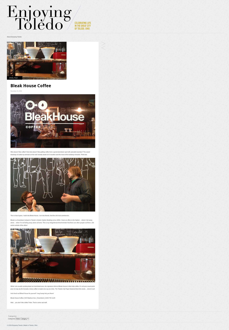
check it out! (91, 289)
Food (16, 78)
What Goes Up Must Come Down (103, 48)
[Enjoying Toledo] (53, 30)
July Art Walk (103, 44)
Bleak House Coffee (16, 298)
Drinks (11, 78)
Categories (11, 319)
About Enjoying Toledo (14, 37)
